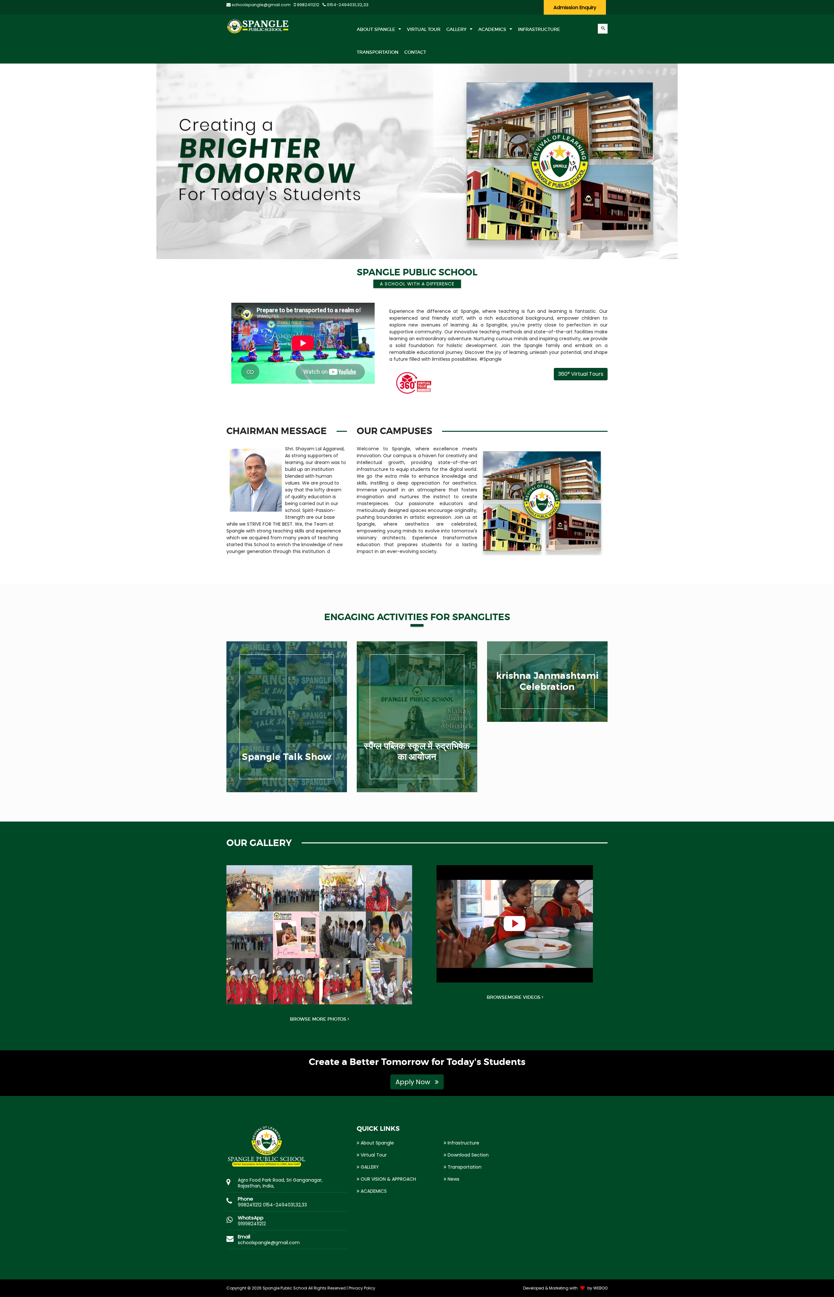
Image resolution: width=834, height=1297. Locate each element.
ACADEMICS (493, 29)
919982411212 (252, 1223)
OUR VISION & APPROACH (387, 1179)
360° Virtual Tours (580, 374)
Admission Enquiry (575, 7)
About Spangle (376, 29)
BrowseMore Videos (514, 997)
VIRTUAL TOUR (423, 29)
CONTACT (415, 52)
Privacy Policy (362, 1288)
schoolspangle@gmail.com (261, 5)
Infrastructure (462, 1143)
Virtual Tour (373, 1155)
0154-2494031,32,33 (347, 5)
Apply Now (413, 1081)
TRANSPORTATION (377, 52)
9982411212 (307, 5)
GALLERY (457, 29)
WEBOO (600, 1288)
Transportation (464, 1167)
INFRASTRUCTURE (539, 29)
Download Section (467, 1155)
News (452, 1179)
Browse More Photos (319, 1019)
